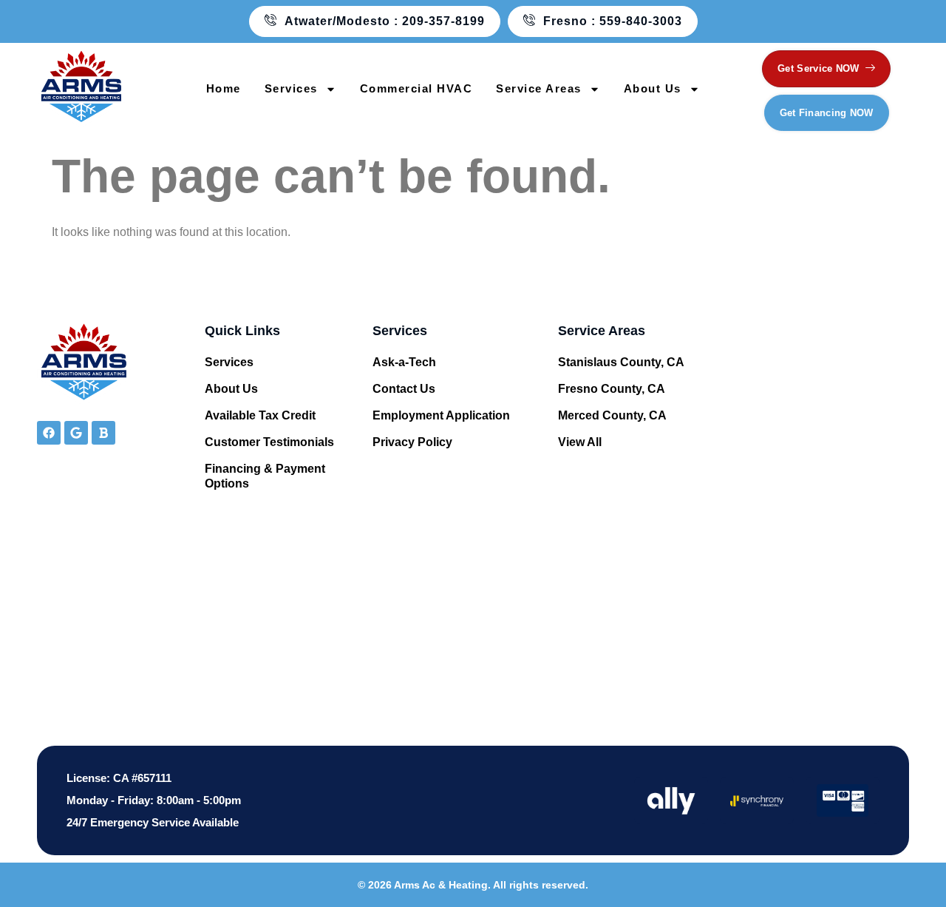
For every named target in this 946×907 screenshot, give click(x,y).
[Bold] (103, 433)
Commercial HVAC (416, 88)
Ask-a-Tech (404, 362)
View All (580, 442)
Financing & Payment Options (265, 476)
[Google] (76, 433)
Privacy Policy (412, 442)
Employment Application (441, 415)
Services (291, 88)
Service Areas (539, 88)
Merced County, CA (612, 415)
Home (223, 88)
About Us (652, 88)
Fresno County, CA (611, 388)
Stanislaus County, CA (621, 362)
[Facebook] (49, 433)
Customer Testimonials (269, 442)
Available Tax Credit (260, 415)
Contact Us (403, 388)
